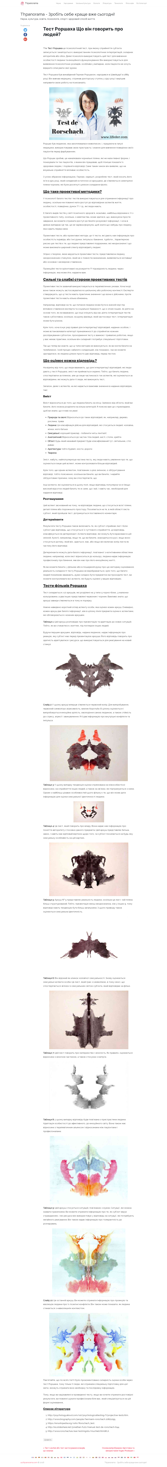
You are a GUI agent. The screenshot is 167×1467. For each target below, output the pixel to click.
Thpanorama (31, 3)
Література (107, 3)
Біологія (96, 3)
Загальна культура (83, 3)
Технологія (118, 3)
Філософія (130, 3)
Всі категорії (142, 3)
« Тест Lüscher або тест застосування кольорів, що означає (64, 1449)
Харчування (68, 3)
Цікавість (47, 1440)
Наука (58, 3)
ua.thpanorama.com (28, 1462)
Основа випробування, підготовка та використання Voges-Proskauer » (118, 1449)
